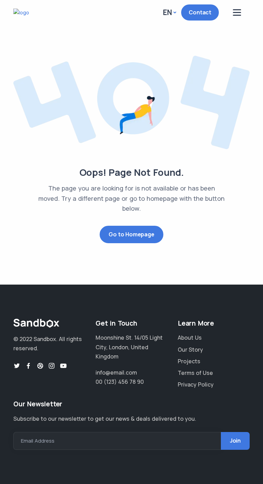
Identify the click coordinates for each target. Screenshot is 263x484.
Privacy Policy (196, 384)
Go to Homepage (131, 234)
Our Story (190, 349)
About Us (190, 337)
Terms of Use (195, 373)
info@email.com (116, 372)
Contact (200, 12)
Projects (189, 361)
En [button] (167, 12)
